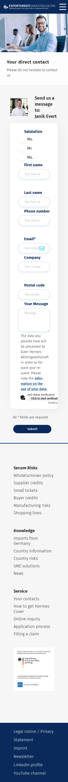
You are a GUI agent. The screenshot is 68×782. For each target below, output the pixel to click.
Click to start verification (46, 398)
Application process (32, 626)
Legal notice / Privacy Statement (33, 735)
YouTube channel (30, 773)
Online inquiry (27, 618)
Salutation (33, 131)
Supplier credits (28, 482)
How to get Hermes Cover (31, 609)
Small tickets (25, 490)
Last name (33, 192)
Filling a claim (26, 633)
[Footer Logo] (34, 669)
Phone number (37, 211)
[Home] (29, 6)
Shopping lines (27, 512)
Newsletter (24, 756)
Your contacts (26, 598)
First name (33, 165)
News (18, 573)
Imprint (20, 748)
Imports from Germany (26, 541)
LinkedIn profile (28, 764)
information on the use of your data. (34, 383)
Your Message (36, 304)
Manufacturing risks (32, 505)
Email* (30, 239)
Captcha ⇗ (56, 403)
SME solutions (27, 566)
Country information (33, 551)
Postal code (34, 285)
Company (32, 257)
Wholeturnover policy (33, 475)
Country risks (26, 558)
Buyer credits (26, 497)
